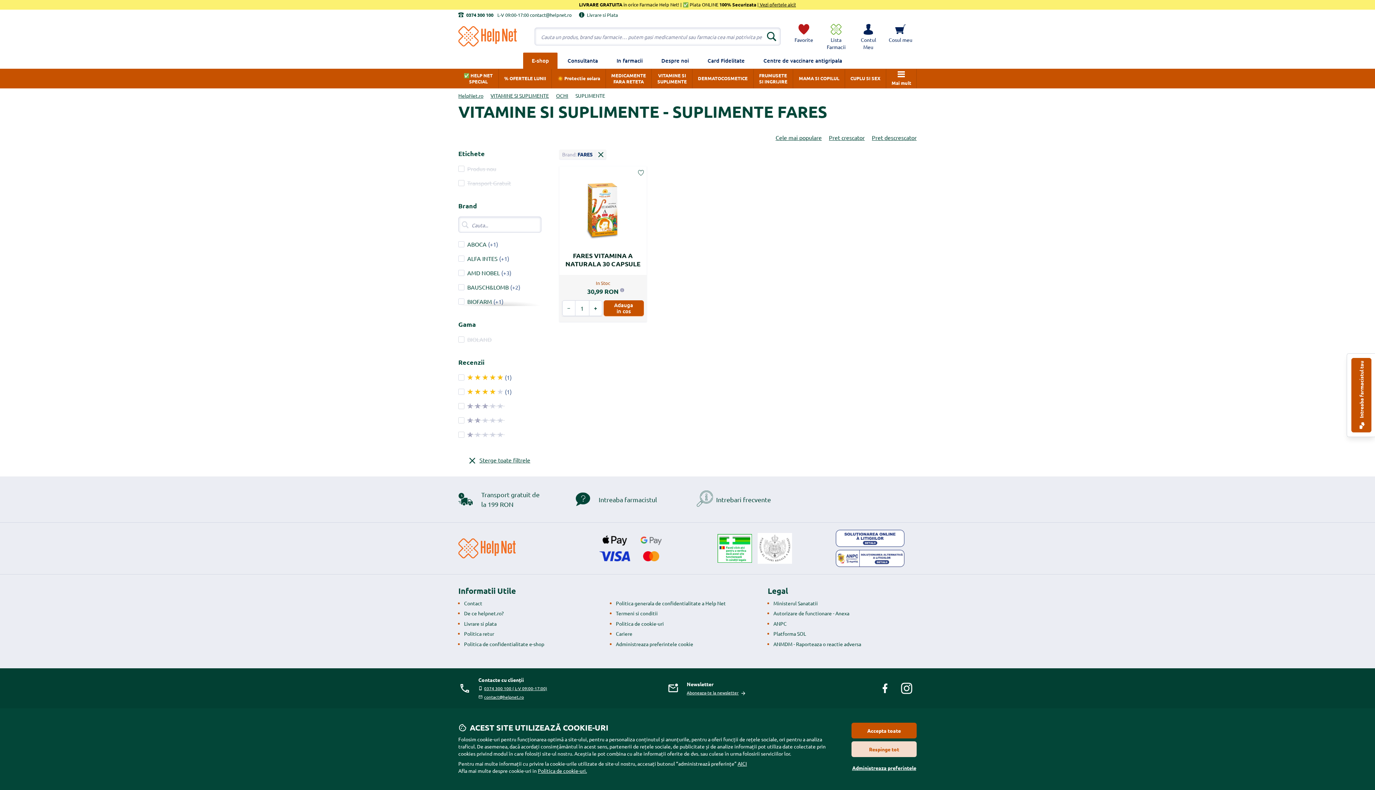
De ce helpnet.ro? (484, 613)
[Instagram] (907, 688)
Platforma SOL (789, 633)
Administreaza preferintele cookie (654, 644)
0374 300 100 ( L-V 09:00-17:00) (515, 688)
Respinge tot (884, 749)
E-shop (540, 60)
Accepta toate (884, 730)
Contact (473, 603)
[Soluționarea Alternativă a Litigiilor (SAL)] (870, 558)
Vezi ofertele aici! (777, 4)
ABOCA (477, 244)
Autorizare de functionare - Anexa (811, 613)
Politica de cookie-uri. (562, 770)
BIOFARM (479, 301)
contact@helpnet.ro (504, 697)
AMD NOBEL (483, 272)
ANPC (780, 623)
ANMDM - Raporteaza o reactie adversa (817, 644)
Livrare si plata (480, 623)
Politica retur (479, 633)
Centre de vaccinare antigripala (802, 60)
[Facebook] (885, 688)
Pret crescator (847, 137)
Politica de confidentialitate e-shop (504, 644)
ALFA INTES (482, 258)
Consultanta (583, 60)
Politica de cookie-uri (640, 623)
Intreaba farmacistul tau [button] (1361, 390)
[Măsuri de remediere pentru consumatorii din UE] (870, 538)
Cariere (624, 633)
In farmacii (630, 60)
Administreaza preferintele (884, 768)
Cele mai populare (799, 137)
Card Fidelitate (726, 60)
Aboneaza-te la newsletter (713, 693)
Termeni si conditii (637, 613)
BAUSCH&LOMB (488, 287)
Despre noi (675, 60)
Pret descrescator (894, 137)
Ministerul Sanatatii (795, 603)
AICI (742, 763)
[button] (868, 36)
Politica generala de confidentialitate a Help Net (671, 603)
